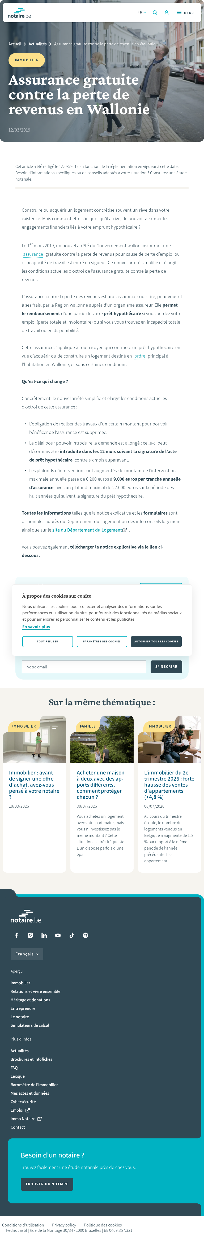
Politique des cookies (103, 1225)
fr (140, 12)
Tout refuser (47, 641)
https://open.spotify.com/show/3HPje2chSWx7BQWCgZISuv (85, 935)
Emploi (17, 1110)
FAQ (14, 1067)
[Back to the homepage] (19, 12)
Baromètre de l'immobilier (34, 1084)
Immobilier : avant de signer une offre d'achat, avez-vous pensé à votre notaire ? (34, 784)
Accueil (14, 43)
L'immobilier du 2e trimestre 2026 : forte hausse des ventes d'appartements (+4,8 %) (169, 784)
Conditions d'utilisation (23, 1225)
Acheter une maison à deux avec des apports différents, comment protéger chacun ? (101, 784)
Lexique (18, 1076)
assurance (33, 254)
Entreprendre (23, 1008)
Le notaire (20, 1016)
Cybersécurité (23, 1101)
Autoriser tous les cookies (156, 641)
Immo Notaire (23, 1118)
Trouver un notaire (47, 1184)
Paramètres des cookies (102, 641)
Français (24, 953)
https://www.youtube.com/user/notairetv (58, 935)
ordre (139, 356)
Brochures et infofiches (31, 1059)
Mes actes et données (30, 1093)
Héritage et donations (30, 999)
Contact (18, 1127)
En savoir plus (36, 626)
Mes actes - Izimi (166, 12)
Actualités (38, 43)
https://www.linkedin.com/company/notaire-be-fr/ (44, 935)
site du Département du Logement (87, 530)
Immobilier (20, 982)
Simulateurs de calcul (30, 1025)
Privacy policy (64, 1225)
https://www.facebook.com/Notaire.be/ (16, 935)
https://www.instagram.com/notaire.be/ (30, 935)
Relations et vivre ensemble (35, 991)
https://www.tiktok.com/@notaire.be (71, 935)
